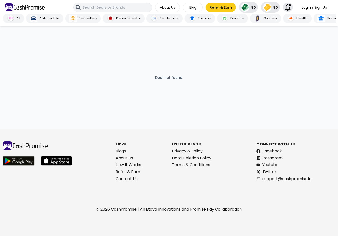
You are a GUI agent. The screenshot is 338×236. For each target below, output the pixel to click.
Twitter (269, 172)
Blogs (121, 151)
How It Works (128, 165)
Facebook (272, 151)
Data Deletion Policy (191, 158)
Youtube (270, 165)
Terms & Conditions (191, 165)
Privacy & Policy (187, 151)
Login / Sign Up (314, 7)
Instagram (272, 158)
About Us (167, 7)
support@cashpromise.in (286, 179)
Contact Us (127, 179)
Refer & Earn (221, 7)
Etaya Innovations (163, 209)
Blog (192, 7)
